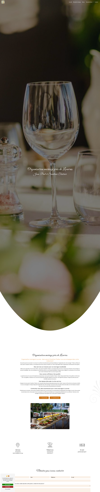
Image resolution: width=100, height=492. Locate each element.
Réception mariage (77, 2)
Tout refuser (7, 486)
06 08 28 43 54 (50, 451)
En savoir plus (44, 397)
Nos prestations (89, 2)
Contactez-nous (55, 397)
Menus (83, 2)
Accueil (70, 2)
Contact (96, 2)
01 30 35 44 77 (50, 453)
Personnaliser (7, 489)
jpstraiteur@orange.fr (82, 451)
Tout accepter (8, 484)
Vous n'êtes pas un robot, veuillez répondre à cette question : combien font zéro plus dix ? (27, 483)
